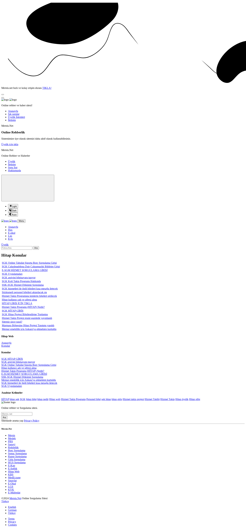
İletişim (12, 120)
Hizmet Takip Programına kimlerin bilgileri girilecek (29, 296)
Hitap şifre (194, 399)
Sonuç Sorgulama (17, 453)
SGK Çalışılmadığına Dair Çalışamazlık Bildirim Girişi (31, 266)
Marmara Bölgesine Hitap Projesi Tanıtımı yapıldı (28, 325)
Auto (14, 215)
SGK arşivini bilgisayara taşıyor (18, 277)
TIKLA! (46, 88)
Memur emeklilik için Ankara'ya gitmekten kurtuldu (29, 329)
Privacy (12, 521)
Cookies (12, 524)
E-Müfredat (14, 492)
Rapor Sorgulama (17, 456)
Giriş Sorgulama (16, 459)
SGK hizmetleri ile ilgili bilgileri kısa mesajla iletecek (30, 288)
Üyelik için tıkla (9, 144)
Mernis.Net (15, 498)
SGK (22, 399)
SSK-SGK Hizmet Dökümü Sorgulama (23, 284)
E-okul (11, 232)
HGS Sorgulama (17, 462)
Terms (11, 518)
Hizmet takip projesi (133, 399)
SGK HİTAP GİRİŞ (12, 310)
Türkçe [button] (5, 501)
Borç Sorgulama (16, 450)
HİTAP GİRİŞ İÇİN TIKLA (17, 303)
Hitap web (54, 399)
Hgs (10, 229)
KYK (11, 489)
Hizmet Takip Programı (73, 399)
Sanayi (11, 444)
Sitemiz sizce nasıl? (12, 321)
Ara (36, 248)
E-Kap (11, 465)
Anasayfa (13, 111)
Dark (14, 210)
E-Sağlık (12, 468)
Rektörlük (13, 447)
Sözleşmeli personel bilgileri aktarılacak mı (24, 292)
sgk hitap (106, 399)
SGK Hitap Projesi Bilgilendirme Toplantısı (25, 314)
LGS (10, 486)
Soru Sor (12, 167)
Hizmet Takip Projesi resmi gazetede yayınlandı (27, 318)
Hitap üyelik (181, 399)
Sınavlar (12, 480)
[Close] (2, 94)
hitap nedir (43, 399)
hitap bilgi (31, 399)
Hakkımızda (14, 170)
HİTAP (5, 399)
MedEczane (14, 477)
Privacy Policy (31, 420)
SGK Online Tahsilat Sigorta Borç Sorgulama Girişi (29, 262)
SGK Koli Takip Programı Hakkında (21, 281)
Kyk (10, 238)
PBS (10, 441)
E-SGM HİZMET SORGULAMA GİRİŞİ (25, 270)
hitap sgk (14, 399)
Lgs (10, 235)
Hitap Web (13, 471)
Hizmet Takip (167, 399)
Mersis (11, 435)
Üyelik (11, 161)
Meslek (12, 438)
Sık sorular (13, 114)
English (12, 507)
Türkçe (12, 513)
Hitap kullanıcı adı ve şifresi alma (19, 299)
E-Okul (12, 483)
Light (14, 206)
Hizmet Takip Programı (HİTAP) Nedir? (23, 307)
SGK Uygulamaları (12, 273)
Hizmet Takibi (152, 399)
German (12, 510)
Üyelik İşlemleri (16, 117)
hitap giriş (117, 399)
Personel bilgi (93, 399)
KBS (10, 474)
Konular (5, 345)
